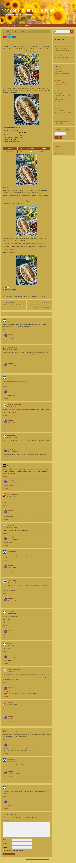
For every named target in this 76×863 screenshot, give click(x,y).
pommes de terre (33, 296)
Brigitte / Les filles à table (13, 669)
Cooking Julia (10, 525)
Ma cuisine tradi (11, 25)
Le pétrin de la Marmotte (60, 99)
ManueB (9, 611)
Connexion (57, 146)
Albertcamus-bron (11, 786)
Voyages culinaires (28, 295)
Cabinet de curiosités (59, 71)
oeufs (18, 296)
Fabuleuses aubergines (60, 57)
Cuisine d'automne (59, 75)
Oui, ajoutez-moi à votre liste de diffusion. (14, 850)
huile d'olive (11, 296)
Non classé (57, 101)
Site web (5, 847)
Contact (20, 25)
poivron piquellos (26, 296)
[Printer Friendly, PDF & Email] (6, 287)
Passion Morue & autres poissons (11, 295)
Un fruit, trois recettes (60, 114)
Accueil (3, 25)
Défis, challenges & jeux (60, 86)
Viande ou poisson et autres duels (62, 121)
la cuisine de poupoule (12, 494)
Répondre (5, 329)
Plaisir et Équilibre (29, 86)
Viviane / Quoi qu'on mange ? (14, 404)
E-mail (5, 843)
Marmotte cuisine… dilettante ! (28, 10)
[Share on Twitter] (9, 37)
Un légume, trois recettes (60, 116)
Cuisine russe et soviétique (61, 84)
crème (7, 296)
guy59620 (9, 465)
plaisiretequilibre (11, 347)
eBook (71, 43)
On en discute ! (58, 103)
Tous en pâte (57, 50)
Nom (4, 839)
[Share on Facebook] (14, 37)
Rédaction (27, 25)
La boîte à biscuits (59, 93)
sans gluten (42, 296)
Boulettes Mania (58, 69)
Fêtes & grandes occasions (61, 89)
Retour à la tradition (59, 110)
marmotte (10, 334)
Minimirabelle (10, 435)
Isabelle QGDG (10, 580)
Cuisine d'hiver (58, 80)
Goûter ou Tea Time (59, 91)
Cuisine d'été (58, 78)
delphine (9, 376)
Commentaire (6, 820)
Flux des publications (59, 148)
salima (8, 643)
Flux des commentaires (60, 151)
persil (21, 296)
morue (15, 296)
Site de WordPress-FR (60, 153)
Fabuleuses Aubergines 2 (60, 43)
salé (38, 296)
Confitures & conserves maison (62, 73)
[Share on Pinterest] (5, 37)
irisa (8, 730)
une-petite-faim (11, 759)
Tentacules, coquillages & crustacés (63, 112)
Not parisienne (10, 551)
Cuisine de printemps (59, 82)
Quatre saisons (21, 295)
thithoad (9, 702)
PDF (57, 44)
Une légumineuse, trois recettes (62, 119)
